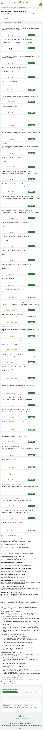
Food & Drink (5, 707)
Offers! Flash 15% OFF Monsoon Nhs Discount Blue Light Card (16, 434)
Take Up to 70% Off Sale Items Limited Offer (12, 314)
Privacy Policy (31, 718)
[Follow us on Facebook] (19, 721)
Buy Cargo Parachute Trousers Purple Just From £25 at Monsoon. (17, 264)
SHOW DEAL (31, 35)
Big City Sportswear (29, 692)
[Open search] (41, 2)
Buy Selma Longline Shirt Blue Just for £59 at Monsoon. (14, 222)
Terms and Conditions (22, 718)
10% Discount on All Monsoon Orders (10, 446)
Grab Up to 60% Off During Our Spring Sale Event (13, 382)
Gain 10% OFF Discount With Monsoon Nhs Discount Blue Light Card (17, 510)
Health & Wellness (25, 707)
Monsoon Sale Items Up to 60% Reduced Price (12, 340)
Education (14, 705)
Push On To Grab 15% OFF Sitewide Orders (12, 397)
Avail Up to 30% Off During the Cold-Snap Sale (12, 522)
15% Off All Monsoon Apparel (8, 278)
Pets (12, 709)
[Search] (40, 5)
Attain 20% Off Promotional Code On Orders (12, 117)
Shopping (16, 709)
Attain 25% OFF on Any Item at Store (10, 289)
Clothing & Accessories (7, 705)
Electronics (20, 705)
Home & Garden (33, 707)
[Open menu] (2, 2)
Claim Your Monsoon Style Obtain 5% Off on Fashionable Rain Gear (17, 210)
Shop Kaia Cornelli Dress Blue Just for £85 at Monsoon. (14, 250)
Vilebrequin (21, 692)
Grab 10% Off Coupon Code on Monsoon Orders (13, 129)
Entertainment (26, 705)
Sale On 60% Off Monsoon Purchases (10, 94)
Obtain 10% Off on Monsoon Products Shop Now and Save (15, 236)
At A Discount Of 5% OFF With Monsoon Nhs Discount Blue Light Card (18, 421)
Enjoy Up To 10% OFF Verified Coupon (11, 471)
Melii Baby (11, 694)
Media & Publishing (6, 709)
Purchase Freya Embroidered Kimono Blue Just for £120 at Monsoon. (17, 196)
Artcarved (36, 692)
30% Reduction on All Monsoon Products (11, 54)
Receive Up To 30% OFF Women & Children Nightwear (14, 302)
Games (11, 707)
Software (22, 709)
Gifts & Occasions (17, 707)
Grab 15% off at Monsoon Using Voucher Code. (12, 183)
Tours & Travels (35, 709)
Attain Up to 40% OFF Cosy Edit (9, 81)
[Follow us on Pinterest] (24, 721)
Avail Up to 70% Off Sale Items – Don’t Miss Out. (13, 354)
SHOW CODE (31, 63)
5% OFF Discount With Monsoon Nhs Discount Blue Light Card (16, 409)
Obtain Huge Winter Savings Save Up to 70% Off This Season (16, 366)
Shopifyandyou (17, 694)
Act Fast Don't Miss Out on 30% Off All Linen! (12, 326)
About (10, 718)
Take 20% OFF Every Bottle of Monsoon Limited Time (14, 67)
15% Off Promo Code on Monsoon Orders (11, 143)
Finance (32, 705)
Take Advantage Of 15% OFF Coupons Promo (12, 498)
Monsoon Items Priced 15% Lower (10, 106)
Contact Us (15, 718)
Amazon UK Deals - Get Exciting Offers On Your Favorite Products (17, 39)
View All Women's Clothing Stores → (10, 692)
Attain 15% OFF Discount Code (9, 459)
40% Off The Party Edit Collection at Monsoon (12, 26)
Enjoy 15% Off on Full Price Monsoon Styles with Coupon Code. (16, 171)
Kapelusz (5, 694)
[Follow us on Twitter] (21, 721)
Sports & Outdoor (28, 709)
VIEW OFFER (31, 48)
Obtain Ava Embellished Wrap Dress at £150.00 (13, 484)
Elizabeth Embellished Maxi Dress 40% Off (11, 157)
